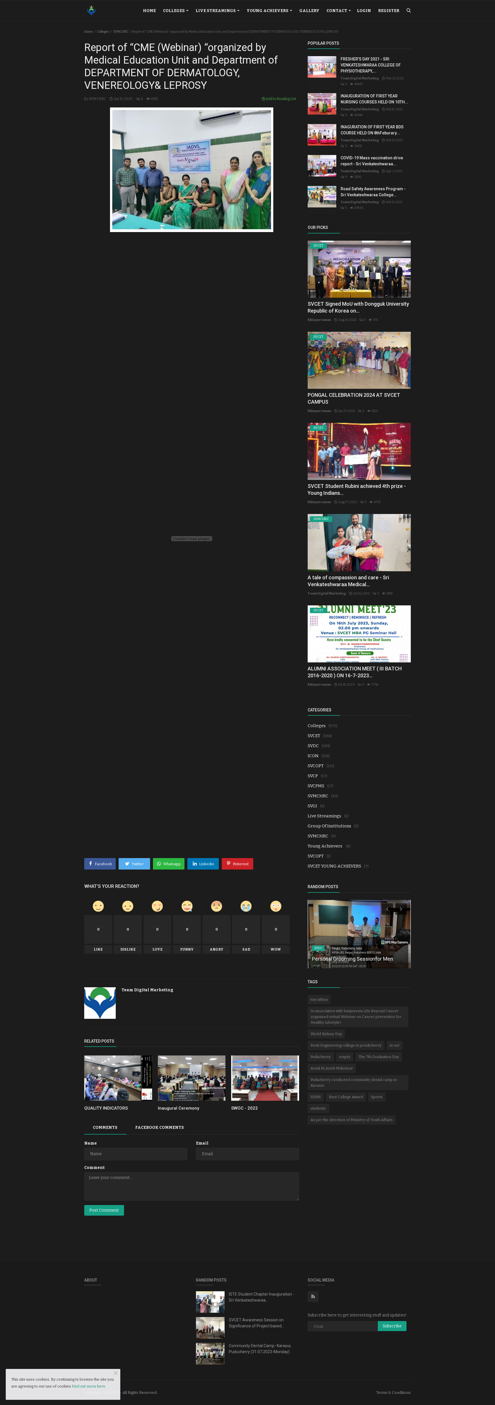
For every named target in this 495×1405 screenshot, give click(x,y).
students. (319, 1108)
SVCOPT (316, 765)
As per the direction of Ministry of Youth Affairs (352, 1120)
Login (364, 10)
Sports (377, 1097)
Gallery (309, 10)
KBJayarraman (319, 320)
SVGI (312, 806)
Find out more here (88, 1386)
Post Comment (104, 1210)
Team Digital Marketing (147, 990)
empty (344, 1057)
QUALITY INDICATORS (106, 1108)
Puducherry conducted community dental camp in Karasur (354, 1083)
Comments (105, 1127)
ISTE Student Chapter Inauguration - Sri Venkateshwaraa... (261, 1297)
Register (388, 10)
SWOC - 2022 (244, 1108)
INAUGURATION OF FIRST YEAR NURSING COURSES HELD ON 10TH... (374, 99)
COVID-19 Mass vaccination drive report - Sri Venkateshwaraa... (372, 161)
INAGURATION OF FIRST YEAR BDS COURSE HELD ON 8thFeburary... (372, 130)
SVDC (313, 745)
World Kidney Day (326, 1034)
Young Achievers (268, 10)
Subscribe (392, 1326)
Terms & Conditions (393, 1392)
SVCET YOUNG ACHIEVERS (334, 866)
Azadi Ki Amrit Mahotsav (332, 1068)
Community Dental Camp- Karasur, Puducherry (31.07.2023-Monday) (260, 1348)
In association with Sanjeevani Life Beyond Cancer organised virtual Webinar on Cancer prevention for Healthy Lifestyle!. (356, 1017)
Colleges (174, 10)
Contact (337, 10)
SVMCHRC (121, 32)
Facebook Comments (159, 1127)
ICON (313, 755)
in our (395, 1045)
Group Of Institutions (329, 826)
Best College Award (346, 1097)
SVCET (314, 735)
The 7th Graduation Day (378, 1057)
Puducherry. (321, 1057)
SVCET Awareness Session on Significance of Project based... (256, 1323)
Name (90, 1143)
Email (202, 1143)
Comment (94, 1167)
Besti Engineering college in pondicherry (346, 1045)
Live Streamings (216, 10)
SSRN (316, 1097)
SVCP (313, 775)
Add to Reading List (280, 99)
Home (149, 10)
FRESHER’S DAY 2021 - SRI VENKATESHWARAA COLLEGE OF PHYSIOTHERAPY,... (371, 65)
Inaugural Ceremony (178, 1108)
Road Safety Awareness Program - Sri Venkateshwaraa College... (373, 192)
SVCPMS (316, 785)
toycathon (319, 999)
